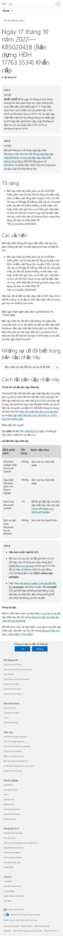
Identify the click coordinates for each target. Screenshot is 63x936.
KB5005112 (31, 431)
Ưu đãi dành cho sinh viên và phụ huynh (18, 766)
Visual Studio (8, 867)
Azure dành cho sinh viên (13, 771)
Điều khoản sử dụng (41, 926)
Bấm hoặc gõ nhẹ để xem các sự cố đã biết (27, 366)
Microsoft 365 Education (13, 751)
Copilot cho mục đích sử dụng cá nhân (18, 669)
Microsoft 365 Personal (12, 689)
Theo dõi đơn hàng (11, 722)
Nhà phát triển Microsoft (13, 833)
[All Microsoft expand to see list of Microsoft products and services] (3, 4)
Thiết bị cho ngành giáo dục (14, 741)
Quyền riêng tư (26, 926)
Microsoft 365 (9, 674)
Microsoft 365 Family (11, 684)
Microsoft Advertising (12, 809)
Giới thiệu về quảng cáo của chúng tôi (27, 931)
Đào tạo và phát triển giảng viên (16, 761)
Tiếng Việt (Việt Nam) (16, 909)
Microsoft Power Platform (13, 857)
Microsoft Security (10, 790)
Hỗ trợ (6, 10)
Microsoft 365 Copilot (12, 814)
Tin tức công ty (9, 891)
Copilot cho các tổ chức (12, 664)
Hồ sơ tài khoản (10, 708)
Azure (6, 794)
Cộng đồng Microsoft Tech (13, 848)
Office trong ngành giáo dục (14, 756)
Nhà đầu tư (8, 901)
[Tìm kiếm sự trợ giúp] (10, 4)
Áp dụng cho (10, 77)
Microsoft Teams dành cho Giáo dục (17, 746)
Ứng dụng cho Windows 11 (14, 694)
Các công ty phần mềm (12, 862)
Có (22, 648)
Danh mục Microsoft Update (42, 510)
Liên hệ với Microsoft (11, 926)
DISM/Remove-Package (21, 565)
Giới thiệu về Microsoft (12, 886)
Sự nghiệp (7, 881)
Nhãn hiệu (7, 931)
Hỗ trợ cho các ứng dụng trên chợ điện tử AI (20, 843)
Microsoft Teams (10, 819)
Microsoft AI (8, 785)
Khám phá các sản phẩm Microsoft (16, 679)
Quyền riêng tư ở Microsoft (14, 896)
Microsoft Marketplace (12, 852)
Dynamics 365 (9, 799)
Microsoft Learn (9, 838)
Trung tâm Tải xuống (11, 713)
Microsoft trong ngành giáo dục (15, 736)
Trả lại (6, 717)
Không (39, 648)
